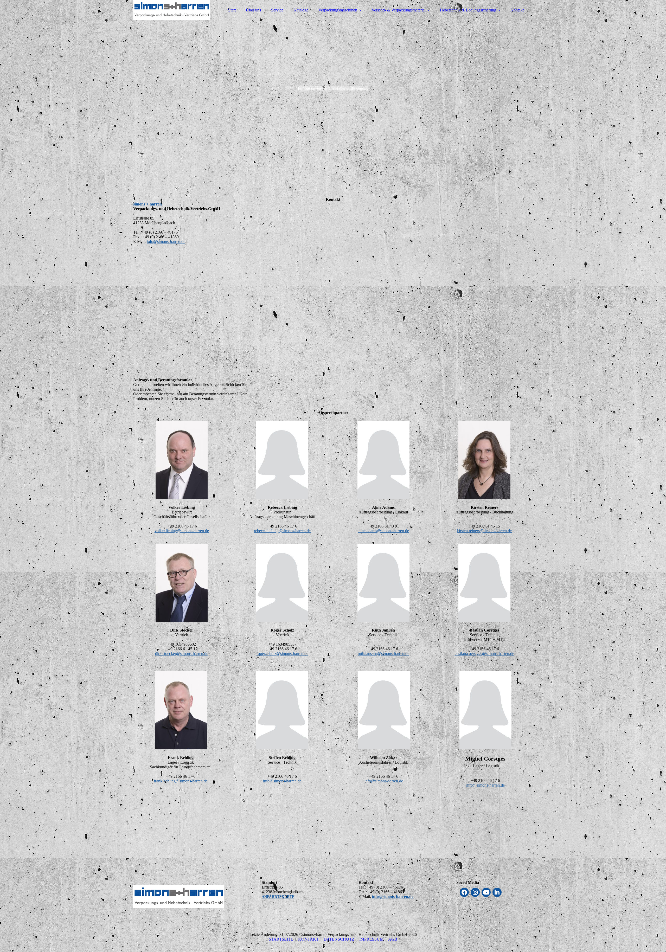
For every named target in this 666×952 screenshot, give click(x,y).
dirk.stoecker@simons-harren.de (181, 653)
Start (232, 10)
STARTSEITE (281, 939)
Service (277, 10)
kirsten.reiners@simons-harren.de (484, 531)
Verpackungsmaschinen (337, 10)
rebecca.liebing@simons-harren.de (282, 531)
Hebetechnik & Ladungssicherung (468, 10)
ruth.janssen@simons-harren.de (383, 653)
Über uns (253, 10)
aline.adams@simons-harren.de (383, 531)
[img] (178, 18)
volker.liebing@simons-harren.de (182, 531)
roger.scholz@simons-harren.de (282, 653)
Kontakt (517, 10)
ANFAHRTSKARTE (278, 897)
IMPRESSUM (371, 939)
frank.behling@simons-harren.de (181, 781)
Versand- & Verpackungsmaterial (399, 10)
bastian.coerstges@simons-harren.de (484, 653)
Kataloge (300, 10)
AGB (392, 939)
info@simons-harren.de (166, 241)
